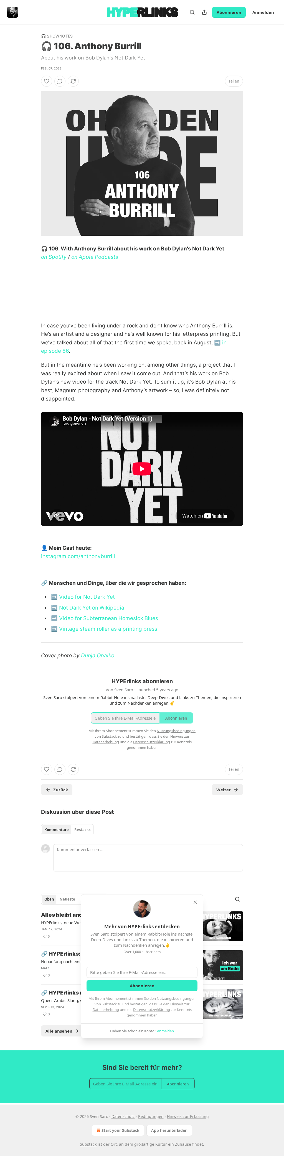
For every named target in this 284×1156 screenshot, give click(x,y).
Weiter (223, 789)
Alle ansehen (58, 1031)
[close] (195, 902)
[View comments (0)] (59, 81)
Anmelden (263, 12)
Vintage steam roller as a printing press (108, 629)
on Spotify (54, 257)
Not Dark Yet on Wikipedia (91, 608)
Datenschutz (123, 1116)
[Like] (46, 81)
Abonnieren (229, 12)
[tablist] (67, 829)
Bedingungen (151, 1116)
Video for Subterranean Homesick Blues (108, 618)
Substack (88, 1144)
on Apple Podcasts (94, 257)
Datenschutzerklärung (151, 1009)
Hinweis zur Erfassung (188, 1116)
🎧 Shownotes (57, 36)
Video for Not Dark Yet (87, 597)
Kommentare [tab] (56, 829)
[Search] (192, 12)
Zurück (60, 789)
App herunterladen (169, 1130)
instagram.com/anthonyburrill (78, 556)
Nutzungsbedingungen (176, 998)
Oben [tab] (49, 899)
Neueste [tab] (67, 899)
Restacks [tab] (82, 829)
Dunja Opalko (97, 655)
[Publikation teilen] (204, 12)
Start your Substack (121, 1130)
